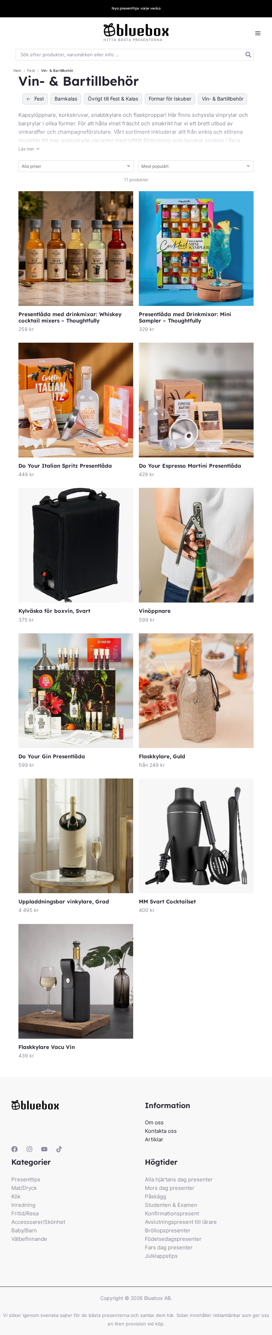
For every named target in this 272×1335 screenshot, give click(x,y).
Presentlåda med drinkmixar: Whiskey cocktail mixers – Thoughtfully (69, 317)
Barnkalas (66, 99)
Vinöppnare (155, 610)
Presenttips (25, 1179)
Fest (31, 70)
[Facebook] (14, 1149)
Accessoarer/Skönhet (38, 1222)
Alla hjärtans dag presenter (179, 1179)
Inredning (23, 1205)
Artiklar (154, 1139)
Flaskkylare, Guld (162, 756)
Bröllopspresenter (168, 1230)
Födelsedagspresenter (173, 1239)
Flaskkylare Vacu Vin (46, 1047)
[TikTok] (59, 1149)
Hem (17, 70)
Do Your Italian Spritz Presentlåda (65, 465)
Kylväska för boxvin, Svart (54, 610)
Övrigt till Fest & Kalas (113, 99)
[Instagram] (29, 1149)
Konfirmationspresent (172, 1213)
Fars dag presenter (169, 1247)
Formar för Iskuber (170, 99)
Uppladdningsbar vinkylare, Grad (63, 901)
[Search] (248, 54)
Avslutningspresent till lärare (181, 1222)
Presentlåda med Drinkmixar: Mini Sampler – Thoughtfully (185, 317)
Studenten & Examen (171, 1205)
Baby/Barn (24, 1230)
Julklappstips (161, 1256)
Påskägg (155, 1196)
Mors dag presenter (169, 1188)
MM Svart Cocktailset (167, 901)
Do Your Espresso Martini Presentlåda (190, 465)
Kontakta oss (161, 1131)
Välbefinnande (29, 1239)
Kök (16, 1196)
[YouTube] (44, 1149)
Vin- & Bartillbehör (222, 99)
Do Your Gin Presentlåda (51, 756)
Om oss (154, 1122)
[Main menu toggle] (258, 33)
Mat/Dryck (24, 1188)
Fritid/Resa (25, 1213)
